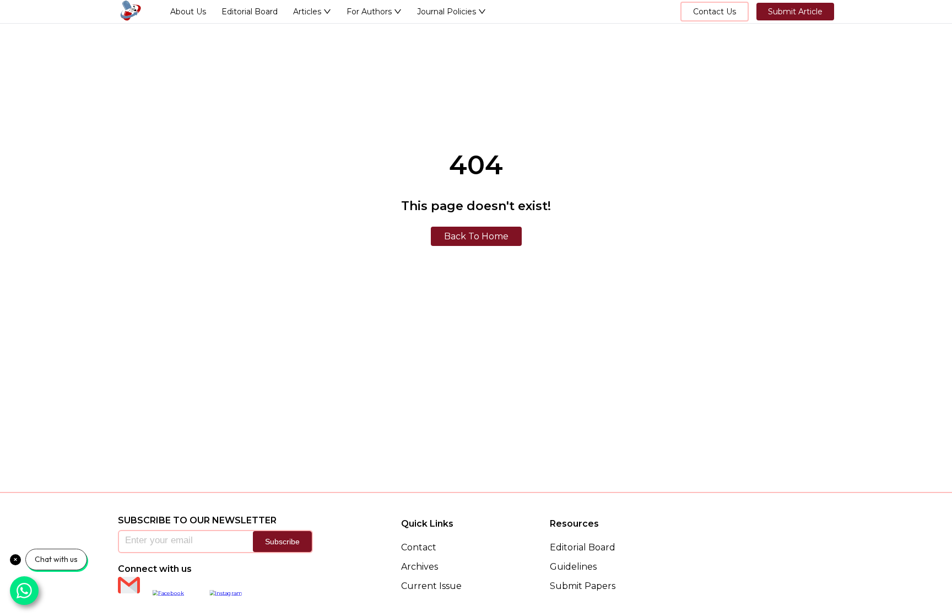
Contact (418, 547)
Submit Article (795, 12)
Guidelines (573, 566)
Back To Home (476, 236)
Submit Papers (582, 586)
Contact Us (714, 12)
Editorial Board (249, 12)
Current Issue (431, 586)
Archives (419, 566)
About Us (188, 12)
